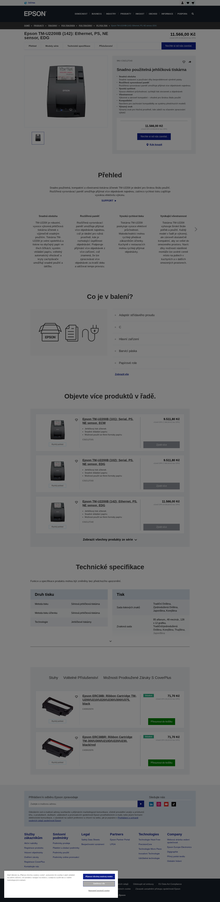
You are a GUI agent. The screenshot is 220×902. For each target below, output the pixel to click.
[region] (61, 884)
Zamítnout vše (99, 883)
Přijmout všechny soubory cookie (99, 876)
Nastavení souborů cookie (99, 890)
